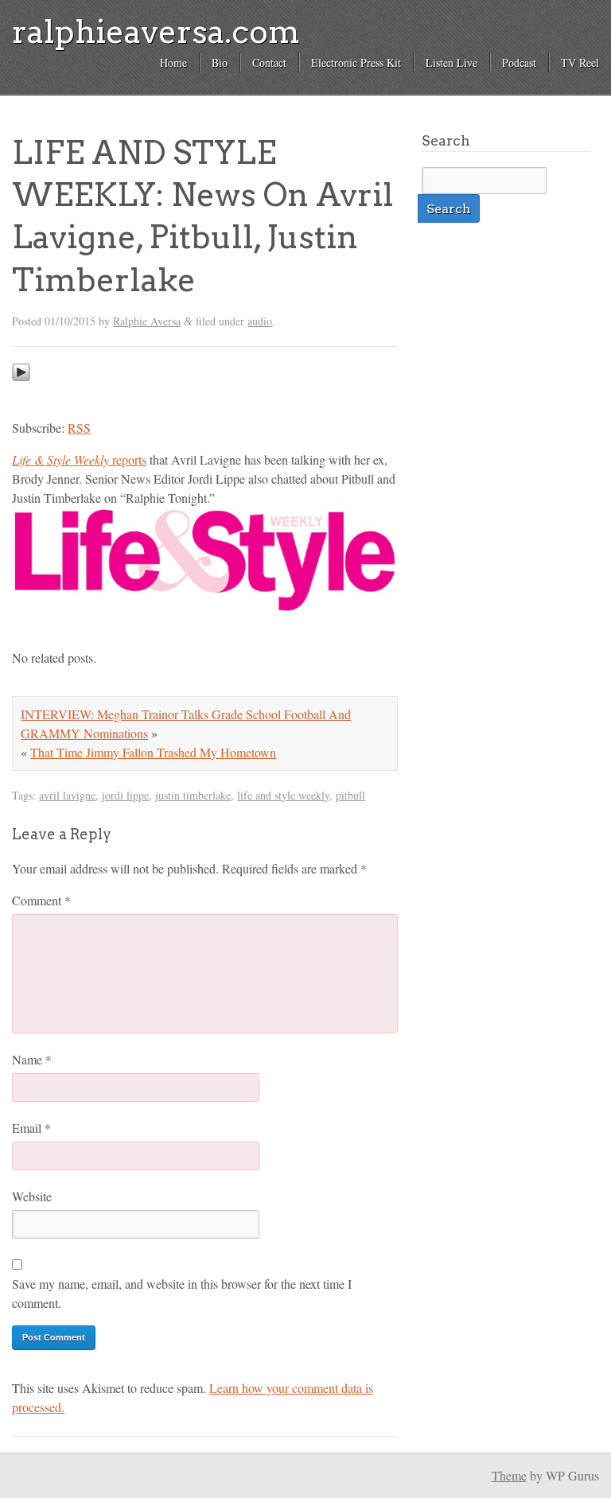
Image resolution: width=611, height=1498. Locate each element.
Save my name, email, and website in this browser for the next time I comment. (182, 1293)
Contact (269, 62)
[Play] (21, 395)
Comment (41, 900)
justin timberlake (193, 795)
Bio (220, 62)
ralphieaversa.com (156, 32)
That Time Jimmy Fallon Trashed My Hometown (153, 752)
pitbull (350, 795)
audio (259, 321)
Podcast (519, 62)
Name (32, 1059)
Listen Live (451, 62)
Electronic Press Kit (356, 62)
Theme (509, 1475)
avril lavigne (67, 795)
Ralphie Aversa (147, 321)
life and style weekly (283, 795)
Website (32, 1196)
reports (79, 459)
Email (31, 1127)
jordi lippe (125, 795)
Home (173, 62)
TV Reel (580, 62)
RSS (79, 427)
